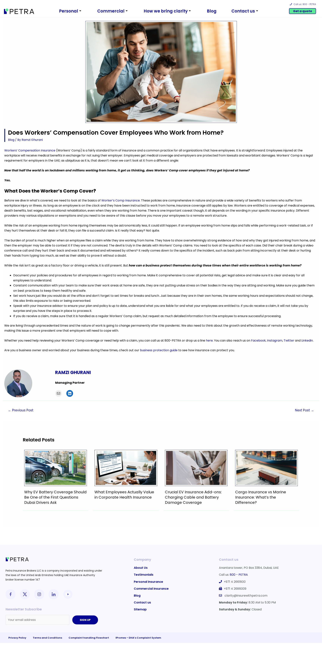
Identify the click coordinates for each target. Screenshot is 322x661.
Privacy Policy (17, 638)
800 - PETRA (239, 574)
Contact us (243, 11)
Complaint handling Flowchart (89, 638)
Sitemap (140, 609)
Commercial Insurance (151, 588)
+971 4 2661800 (235, 582)
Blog (212, 11)
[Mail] (58, 393)
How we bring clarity (166, 11)
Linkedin (307, 340)
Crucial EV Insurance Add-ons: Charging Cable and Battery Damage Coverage (193, 497)
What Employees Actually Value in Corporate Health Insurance (124, 494)
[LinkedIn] (69, 393)
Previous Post (20, 410)
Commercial (110, 11)
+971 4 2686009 (235, 588)
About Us (141, 568)
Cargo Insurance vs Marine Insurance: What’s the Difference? (260, 497)
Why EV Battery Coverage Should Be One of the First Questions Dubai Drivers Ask (55, 497)
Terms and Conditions (47, 638)
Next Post (304, 410)
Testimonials (143, 574)
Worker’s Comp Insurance (120, 200)
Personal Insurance (148, 582)
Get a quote (302, 11)
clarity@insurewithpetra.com (246, 595)
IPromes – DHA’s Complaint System (138, 638)
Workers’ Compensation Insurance (29, 150)
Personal (68, 11)
